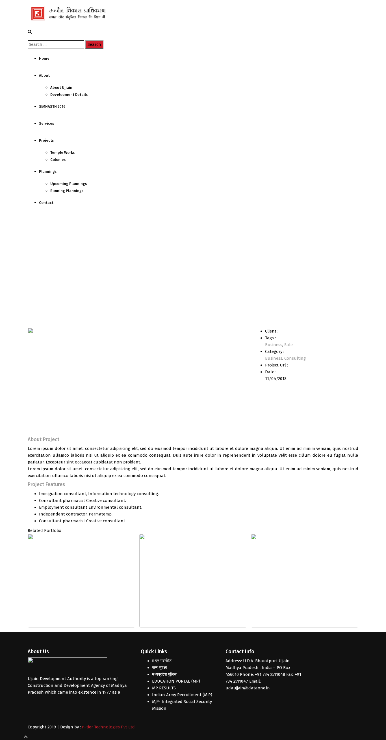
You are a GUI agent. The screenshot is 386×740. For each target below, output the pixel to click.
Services (46, 123)
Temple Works (62, 152)
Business (273, 344)
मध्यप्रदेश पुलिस (164, 674)
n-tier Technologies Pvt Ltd (108, 727)
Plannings (48, 171)
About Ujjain (61, 87)
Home (44, 58)
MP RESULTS (164, 688)
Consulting (295, 358)
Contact (46, 202)
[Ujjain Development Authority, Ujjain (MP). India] (70, 13)
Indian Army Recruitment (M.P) (182, 694)
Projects (46, 140)
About (44, 75)
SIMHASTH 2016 (52, 106)
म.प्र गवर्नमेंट (162, 660)
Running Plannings (66, 191)
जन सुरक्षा (159, 667)
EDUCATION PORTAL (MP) (176, 681)
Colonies (58, 160)
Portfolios (52, 268)
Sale (288, 344)
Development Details (69, 94)
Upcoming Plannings (68, 184)
